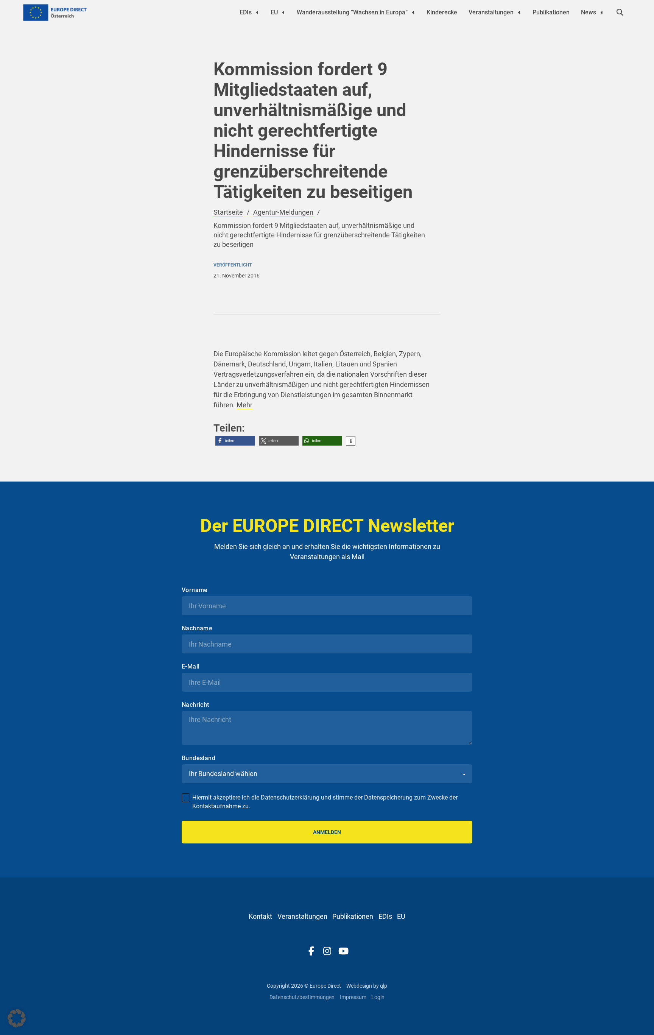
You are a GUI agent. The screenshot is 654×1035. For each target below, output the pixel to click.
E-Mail (190, 667)
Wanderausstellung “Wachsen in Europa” (352, 12)
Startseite (228, 212)
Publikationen (551, 12)
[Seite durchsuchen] (620, 12)
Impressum (353, 997)
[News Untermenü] (602, 12)
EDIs (246, 12)
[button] (235, 441)
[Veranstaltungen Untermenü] (519, 12)
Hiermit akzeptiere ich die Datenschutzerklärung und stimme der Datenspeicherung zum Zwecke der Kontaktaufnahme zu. (325, 801)
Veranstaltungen (491, 12)
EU (274, 12)
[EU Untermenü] (283, 12)
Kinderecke (442, 12)
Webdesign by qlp (366, 986)
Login (378, 997)
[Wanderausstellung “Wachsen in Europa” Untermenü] (413, 12)
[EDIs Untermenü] (257, 12)
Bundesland (198, 758)
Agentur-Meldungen (283, 212)
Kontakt (260, 916)
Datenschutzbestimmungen (302, 997)
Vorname (195, 590)
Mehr (244, 405)
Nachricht (195, 705)
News (588, 12)
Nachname (197, 628)
